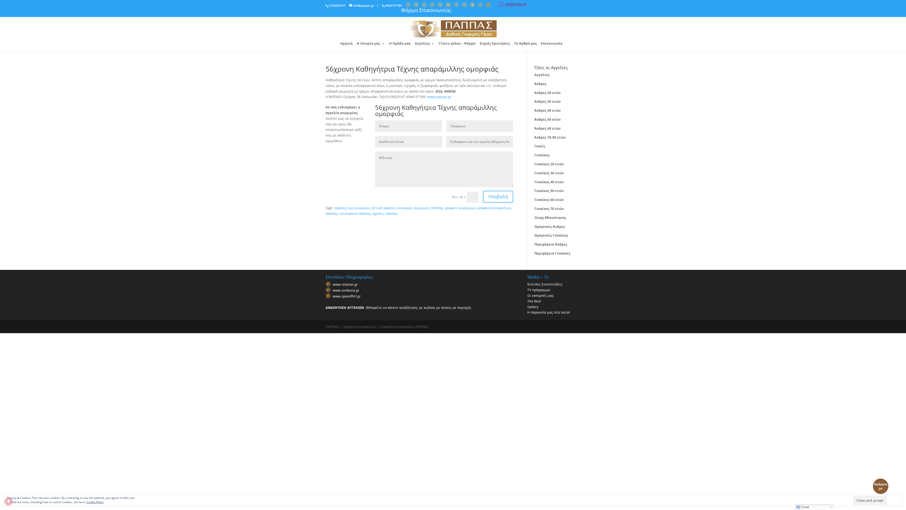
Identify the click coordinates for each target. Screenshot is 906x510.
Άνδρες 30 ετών (547, 101)
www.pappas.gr (439, 96)
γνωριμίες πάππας (428, 208)
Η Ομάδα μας (400, 44)
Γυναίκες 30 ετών (549, 173)
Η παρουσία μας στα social (548, 312)
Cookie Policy (95, 502)
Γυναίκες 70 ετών (549, 208)
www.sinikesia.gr (346, 290)
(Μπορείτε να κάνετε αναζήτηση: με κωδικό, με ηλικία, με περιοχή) (398, 307)
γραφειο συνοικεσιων (494, 208)
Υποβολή (498, 196)
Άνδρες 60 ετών (547, 128)
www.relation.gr (345, 284)
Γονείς (539, 146)
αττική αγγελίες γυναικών (392, 208)
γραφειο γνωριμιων (460, 208)
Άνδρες (540, 83)
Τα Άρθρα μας (525, 44)
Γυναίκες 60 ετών (549, 199)
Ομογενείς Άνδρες (549, 226)
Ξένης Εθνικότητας (550, 217)
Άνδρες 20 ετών (547, 92)
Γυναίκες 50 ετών (549, 190)
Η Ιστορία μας (368, 44)
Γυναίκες (541, 155)
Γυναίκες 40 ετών (549, 182)
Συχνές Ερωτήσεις (495, 44)
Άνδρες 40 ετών (547, 110)
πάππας (332, 213)
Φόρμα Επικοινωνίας (426, 9)
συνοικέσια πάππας (355, 213)
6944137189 (393, 6)
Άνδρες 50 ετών (547, 119)
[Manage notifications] (8, 501)
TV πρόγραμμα (538, 290)
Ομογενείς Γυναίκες (551, 235)
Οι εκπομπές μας (540, 295)
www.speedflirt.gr (347, 296)
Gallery (532, 307)
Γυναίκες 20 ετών (549, 164)
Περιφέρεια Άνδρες (550, 244)
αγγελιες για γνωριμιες (352, 208)
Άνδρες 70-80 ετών (550, 137)
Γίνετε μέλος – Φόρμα (457, 44)
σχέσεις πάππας (385, 213)
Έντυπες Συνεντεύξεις (544, 284)
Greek (805, 507)
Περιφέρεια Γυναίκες (552, 253)
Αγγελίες (422, 44)
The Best (534, 301)
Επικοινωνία (551, 44)
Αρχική (346, 44)
